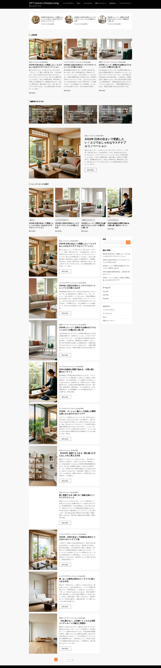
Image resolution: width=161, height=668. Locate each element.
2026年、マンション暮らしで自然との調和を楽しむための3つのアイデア (77, 412)
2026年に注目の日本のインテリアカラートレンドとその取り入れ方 (85, 19)
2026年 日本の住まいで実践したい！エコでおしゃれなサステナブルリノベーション (52, 19)
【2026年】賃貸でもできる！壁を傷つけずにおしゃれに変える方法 (77, 454)
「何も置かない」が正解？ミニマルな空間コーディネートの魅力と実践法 (77, 622)
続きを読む (32, 93)
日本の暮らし (113, 3)
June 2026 (106, 295)
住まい (79, 3)
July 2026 (105, 291)
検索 (104, 239)
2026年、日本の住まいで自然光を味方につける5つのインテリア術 (77, 538)
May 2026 (106, 298)
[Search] (128, 242)
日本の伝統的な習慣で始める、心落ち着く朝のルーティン (116, 273)
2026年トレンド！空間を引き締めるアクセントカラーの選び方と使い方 (118, 19)
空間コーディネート (100, 3)
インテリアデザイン (68, 3)
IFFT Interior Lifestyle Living (44, 3)
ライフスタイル (88, 3)
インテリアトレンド (125, 3)
